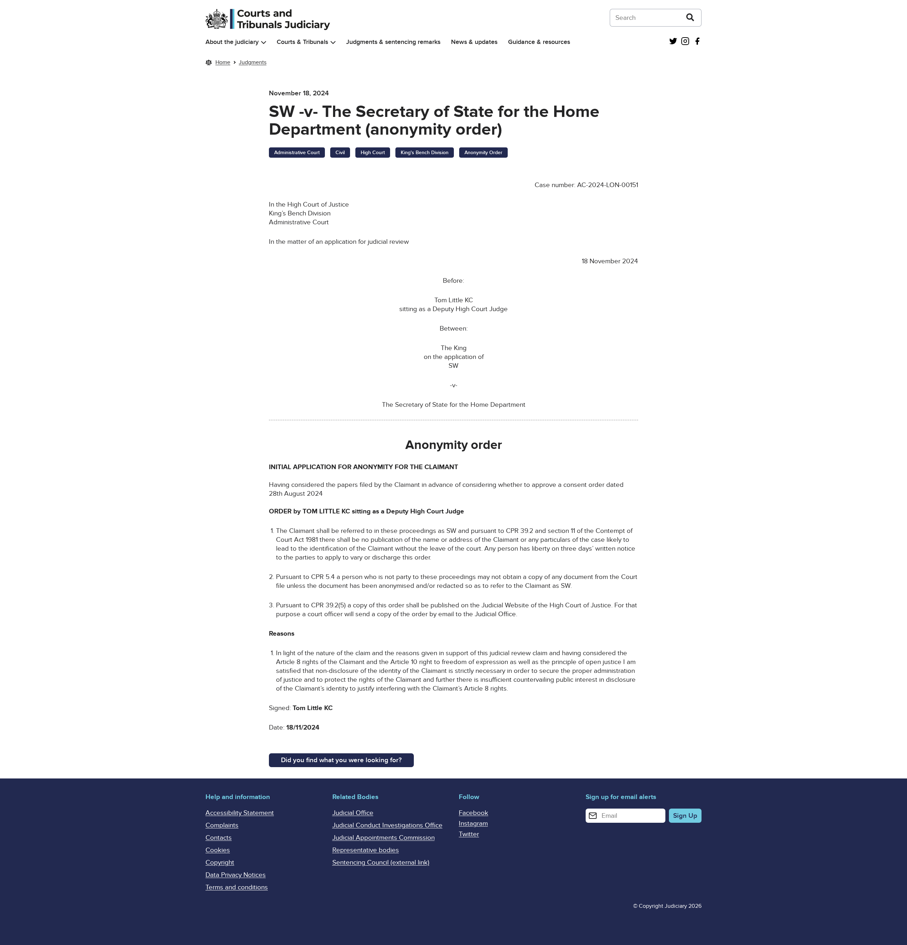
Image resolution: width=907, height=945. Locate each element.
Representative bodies (365, 850)
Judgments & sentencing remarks (393, 42)
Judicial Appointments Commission (383, 838)
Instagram (473, 824)
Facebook (473, 813)
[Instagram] (685, 42)
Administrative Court (297, 153)
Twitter (469, 834)
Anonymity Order (483, 153)
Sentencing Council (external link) (380, 863)
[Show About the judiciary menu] (263, 42)
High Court (373, 153)
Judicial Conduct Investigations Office (387, 825)
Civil (340, 153)
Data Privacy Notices (235, 875)
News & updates (474, 42)
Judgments (252, 62)
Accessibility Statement (239, 813)
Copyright (219, 863)
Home (222, 62)
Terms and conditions (236, 887)
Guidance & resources (539, 42)
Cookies (217, 850)
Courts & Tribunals (302, 42)
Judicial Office (352, 813)
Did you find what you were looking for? (341, 760)
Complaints (221, 825)
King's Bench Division (425, 153)
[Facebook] (697, 42)
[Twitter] (673, 42)
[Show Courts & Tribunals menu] (333, 42)
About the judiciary (232, 42)
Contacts (218, 838)
